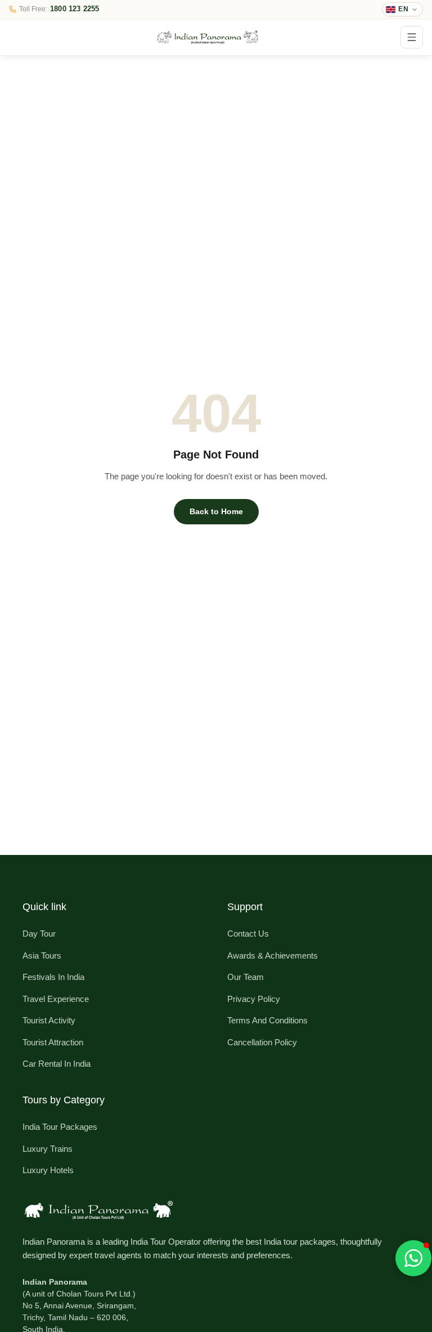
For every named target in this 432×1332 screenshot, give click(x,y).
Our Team (245, 977)
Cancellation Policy (262, 1042)
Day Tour (39, 933)
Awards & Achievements (272, 955)
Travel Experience (55, 999)
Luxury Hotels (48, 1170)
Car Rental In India (56, 1063)
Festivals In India (53, 977)
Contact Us (248, 933)
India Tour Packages (59, 1126)
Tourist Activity (48, 1020)
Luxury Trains (47, 1148)
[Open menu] (411, 37)
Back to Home (216, 511)
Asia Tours (41, 955)
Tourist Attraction (52, 1042)
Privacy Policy (253, 999)
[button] (413, 1258)
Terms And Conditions (267, 1020)
